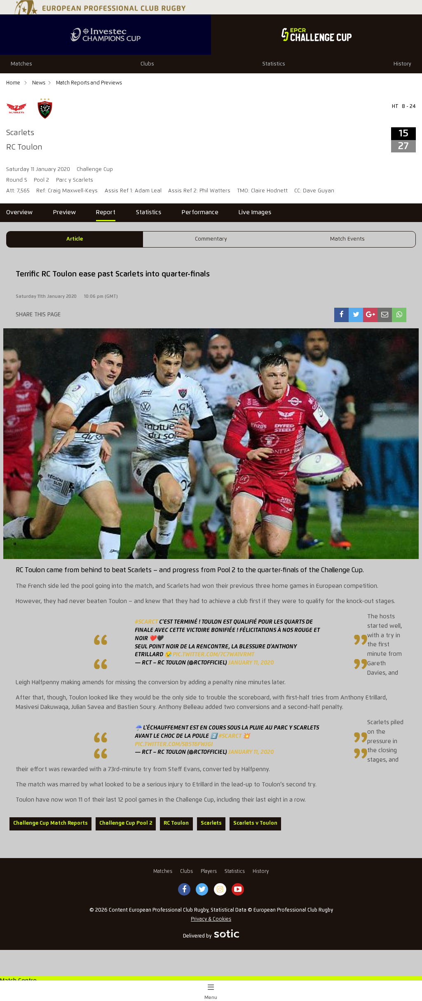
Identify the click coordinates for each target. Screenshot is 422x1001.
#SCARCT (146, 622)
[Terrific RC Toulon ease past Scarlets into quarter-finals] (342, 314)
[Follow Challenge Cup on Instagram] (220, 889)
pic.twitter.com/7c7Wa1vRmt (213, 654)
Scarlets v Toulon (255, 823)
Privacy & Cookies (211, 919)
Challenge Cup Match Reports (50, 823)
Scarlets (211, 823)
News (38, 83)
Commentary (211, 239)
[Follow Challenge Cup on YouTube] (237, 889)
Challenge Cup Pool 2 (125, 823)
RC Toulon (176, 823)
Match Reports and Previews (89, 83)
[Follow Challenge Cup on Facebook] (184, 889)
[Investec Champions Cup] (105, 34)
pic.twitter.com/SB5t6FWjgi (174, 744)
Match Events (347, 239)
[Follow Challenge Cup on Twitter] (202, 889)
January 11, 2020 (251, 663)
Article (74, 239)
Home (13, 83)
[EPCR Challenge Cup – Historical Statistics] (316, 34)
